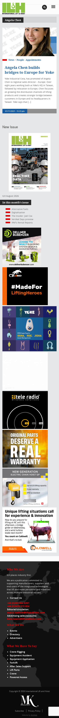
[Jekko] (25, 304)
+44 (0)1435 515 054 (18, 606)
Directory (15, 634)
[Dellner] (21, 265)
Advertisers (16, 638)
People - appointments (29, 59)
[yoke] (29, 350)
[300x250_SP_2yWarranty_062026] (25, 466)
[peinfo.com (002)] (25, 389)
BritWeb (34, 715)
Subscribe (19, 711)
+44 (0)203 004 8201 (18, 603)
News (11, 59)
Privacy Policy (34, 711)
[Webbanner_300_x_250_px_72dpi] (25, 428)
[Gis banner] (25, 505)
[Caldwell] (29, 551)
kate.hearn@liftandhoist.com (24, 619)
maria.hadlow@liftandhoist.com (26, 612)
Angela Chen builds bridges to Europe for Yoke (29, 70)
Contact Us (16, 597)
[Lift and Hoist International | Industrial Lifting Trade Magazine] (13, 8)
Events (13, 630)
